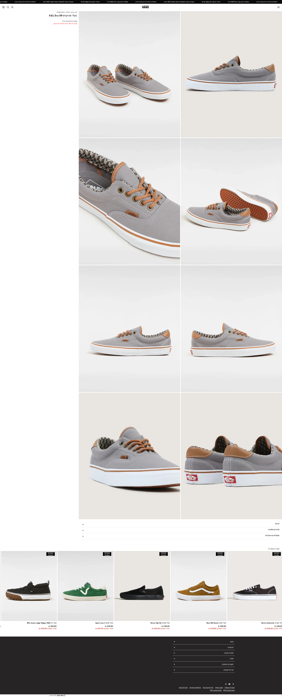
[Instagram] (225, 684)
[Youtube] (229, 684)
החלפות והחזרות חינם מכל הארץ (266, 2)
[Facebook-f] (233, 684)
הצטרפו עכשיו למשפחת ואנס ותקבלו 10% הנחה (179, 2)
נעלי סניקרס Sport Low (104, 623)
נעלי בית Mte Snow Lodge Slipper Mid (42, 623)
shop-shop (60, 695)
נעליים (68, 12)
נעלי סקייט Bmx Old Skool (216, 623)
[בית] (76, 12)
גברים (72, 12)
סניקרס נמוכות (61, 12)
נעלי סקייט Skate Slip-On (160, 623)
